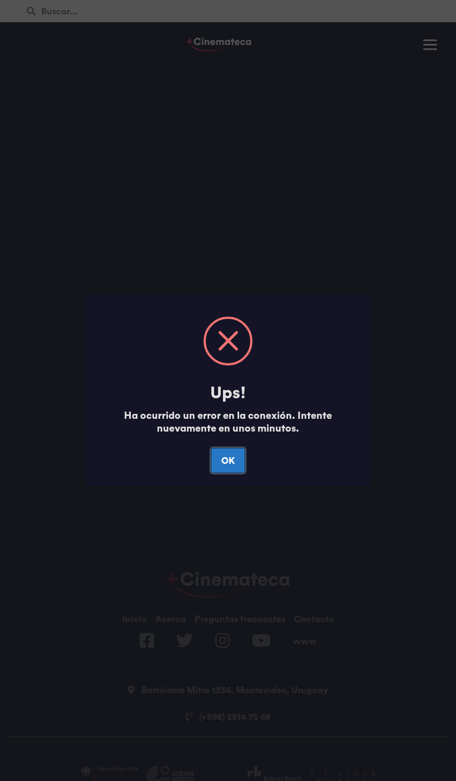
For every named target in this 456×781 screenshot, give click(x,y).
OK (228, 460)
